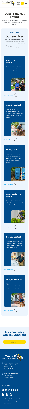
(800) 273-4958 (10, 390)
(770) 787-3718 (8, 368)
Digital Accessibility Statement (10, 403)
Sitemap (25, 401)
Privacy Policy (16, 401)
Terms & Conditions (7, 401)
